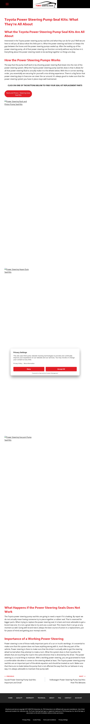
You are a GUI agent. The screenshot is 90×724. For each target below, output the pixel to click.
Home (10, 698)
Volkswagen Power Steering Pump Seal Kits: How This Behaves (68, 679)
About (51, 698)
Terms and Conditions (49, 720)
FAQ (59, 698)
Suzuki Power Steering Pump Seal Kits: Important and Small (20, 679)
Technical (41, 698)
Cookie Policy (37, 720)
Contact (68, 698)
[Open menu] (7, 4)
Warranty (30, 698)
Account (78, 698)
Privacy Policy (26, 720)
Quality (19, 698)
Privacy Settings (63, 720)
